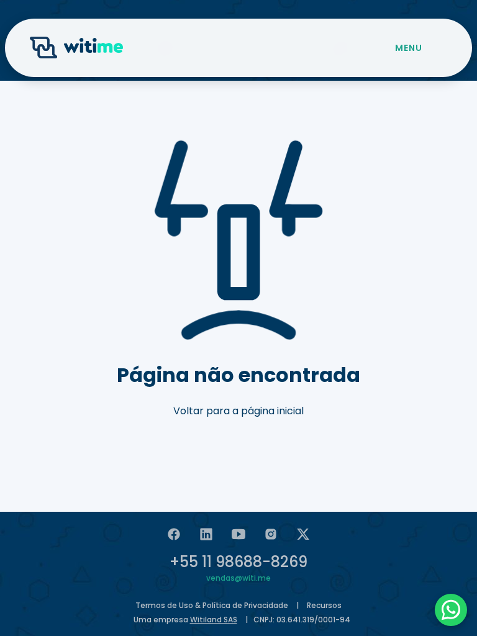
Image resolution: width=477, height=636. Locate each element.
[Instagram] (271, 534)
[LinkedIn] (206, 534)
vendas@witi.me (238, 578)
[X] (303, 534)
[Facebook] (174, 534)
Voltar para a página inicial (238, 411)
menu (408, 48)
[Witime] (76, 47)
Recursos (324, 605)
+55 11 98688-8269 (238, 562)
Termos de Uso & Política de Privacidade (211, 605)
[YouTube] (238, 534)
